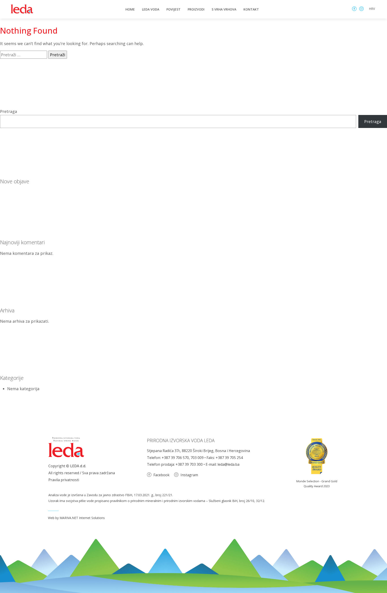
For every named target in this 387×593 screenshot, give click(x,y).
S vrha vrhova (224, 9)
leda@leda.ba (228, 464)
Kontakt (251, 9)
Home (130, 9)
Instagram (189, 474)
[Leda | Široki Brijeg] (22, 8)
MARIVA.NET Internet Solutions (82, 518)
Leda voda (150, 9)
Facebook (161, 474)
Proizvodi (196, 9)
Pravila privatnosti (63, 479)
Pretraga (8, 111)
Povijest (173, 9)
